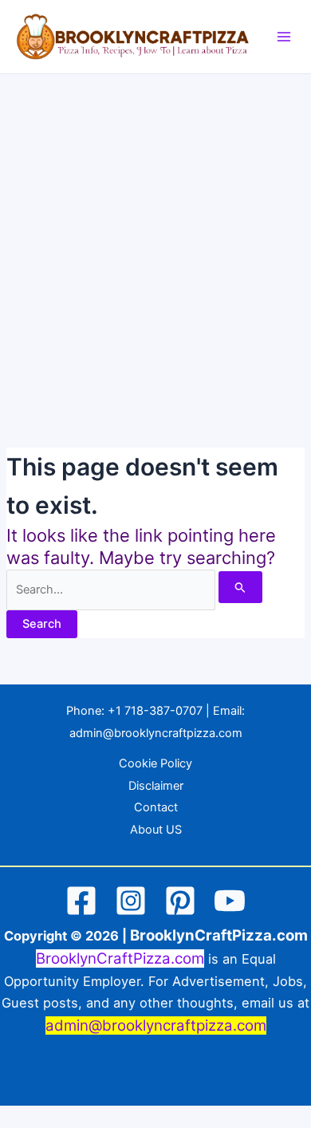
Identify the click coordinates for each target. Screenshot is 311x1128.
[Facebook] (81, 901)
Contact (156, 807)
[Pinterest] (180, 901)
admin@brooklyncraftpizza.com (155, 733)
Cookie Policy (155, 763)
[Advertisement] (155, 237)
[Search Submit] (240, 587)
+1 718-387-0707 (155, 711)
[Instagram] (131, 901)
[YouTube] (230, 901)
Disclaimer (155, 786)
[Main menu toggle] (284, 36)
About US (156, 829)
